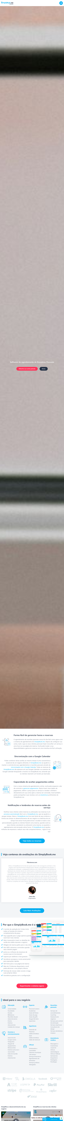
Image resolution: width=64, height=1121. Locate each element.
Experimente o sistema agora (32, 986)
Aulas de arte (12, 1038)
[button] (61, 3)
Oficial (31, 1045)
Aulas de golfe (33, 1017)
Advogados (32, 1064)
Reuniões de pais (13, 1017)
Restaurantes (12, 1048)
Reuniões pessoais (53, 1006)
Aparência (32, 1026)
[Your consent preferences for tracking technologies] (61, 1118)
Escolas (10, 1013)
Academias (32, 1011)
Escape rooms (12, 1040)
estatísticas (44, 795)
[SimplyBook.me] (7, 3)
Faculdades (11, 1011)
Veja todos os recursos (32, 841)
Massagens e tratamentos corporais (54, 1046)
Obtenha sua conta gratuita (27, 369)
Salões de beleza (34, 1033)
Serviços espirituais (56, 1025)
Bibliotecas (11, 1015)
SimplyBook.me (39, 742)
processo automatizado (11, 814)
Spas (30, 1036)
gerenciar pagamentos (30, 788)
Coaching (53, 1015)
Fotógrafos (11, 1042)
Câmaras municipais (35, 1052)
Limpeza (52, 1033)
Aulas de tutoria (12, 1019)
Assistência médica (54, 1039)
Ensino (10, 1021)
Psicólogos (53, 1062)
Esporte (31, 1005)
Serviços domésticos (56, 1031)
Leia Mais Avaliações (32, 910)
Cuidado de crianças (14, 1027)
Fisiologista (53, 1060)
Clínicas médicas (55, 1054)
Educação (11, 1005)
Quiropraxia (54, 1056)
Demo (43, 369)
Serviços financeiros (35, 1056)
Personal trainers (34, 1009)
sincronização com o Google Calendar (23, 767)
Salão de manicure (34, 1040)
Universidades (12, 1009)
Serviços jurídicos (34, 1062)
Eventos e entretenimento (13, 1033)
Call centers (32, 1054)
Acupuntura (54, 1058)
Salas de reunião (13, 1054)
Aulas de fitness (33, 1013)
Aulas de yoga (33, 1015)
